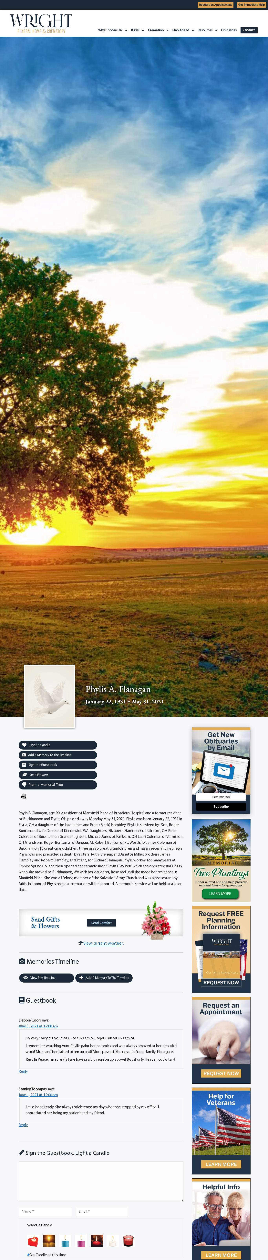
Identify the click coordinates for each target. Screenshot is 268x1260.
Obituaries (229, 30)
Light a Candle (39, 745)
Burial (135, 30)
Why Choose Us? (110, 30)
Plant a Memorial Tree (45, 785)
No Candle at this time (48, 1255)
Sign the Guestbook (42, 765)
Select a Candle (39, 1225)
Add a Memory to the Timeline (49, 755)
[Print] (24, 797)
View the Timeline (43, 978)
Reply (23, 1072)
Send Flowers (38, 775)
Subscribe (221, 806)
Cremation (156, 30)
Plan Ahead (180, 30)
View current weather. (103, 943)
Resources (205, 30)
